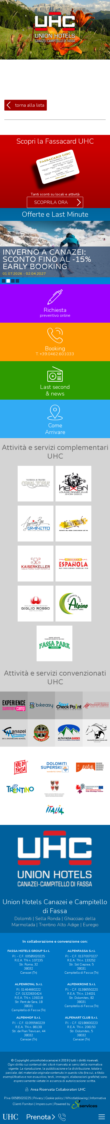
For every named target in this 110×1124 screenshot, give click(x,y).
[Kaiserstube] (74, 543)
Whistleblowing (76, 1098)
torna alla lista (29, 105)
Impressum (44, 1104)
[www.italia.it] (55, 818)
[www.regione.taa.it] (55, 797)
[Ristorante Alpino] (74, 623)
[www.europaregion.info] (90, 797)
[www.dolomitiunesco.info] (90, 776)
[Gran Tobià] (36, 503)
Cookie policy (54, 1098)
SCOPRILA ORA (51, 202)
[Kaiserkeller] (36, 583)
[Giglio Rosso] (36, 623)
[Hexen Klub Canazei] (74, 503)
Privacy (38, 1098)
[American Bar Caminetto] (36, 543)
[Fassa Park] (55, 662)
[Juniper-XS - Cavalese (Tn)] (84, 1104)
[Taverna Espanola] (74, 583)
